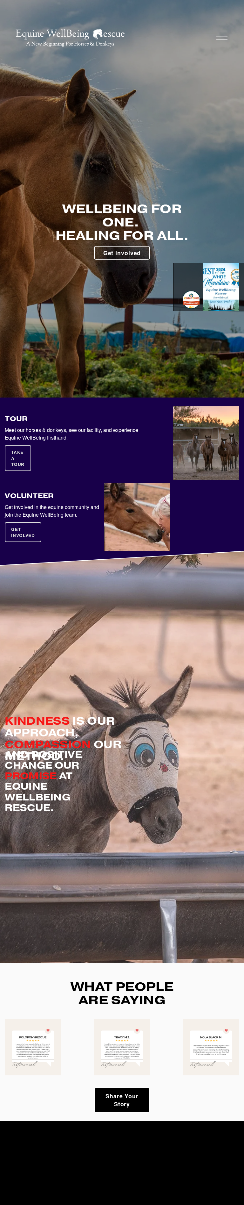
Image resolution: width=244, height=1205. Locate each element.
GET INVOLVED (23, 532)
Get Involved (122, 253)
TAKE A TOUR (17, 458)
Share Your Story (122, 1100)
